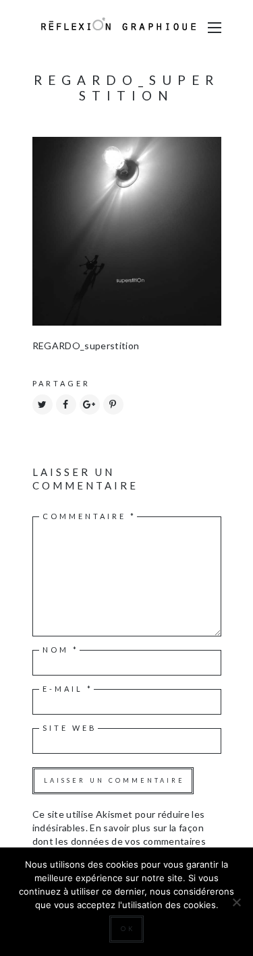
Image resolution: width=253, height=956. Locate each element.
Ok (128, 928)
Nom (61, 649)
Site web (70, 727)
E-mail (68, 688)
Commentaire (89, 516)
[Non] (236, 902)
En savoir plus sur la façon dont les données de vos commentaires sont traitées (119, 841)
